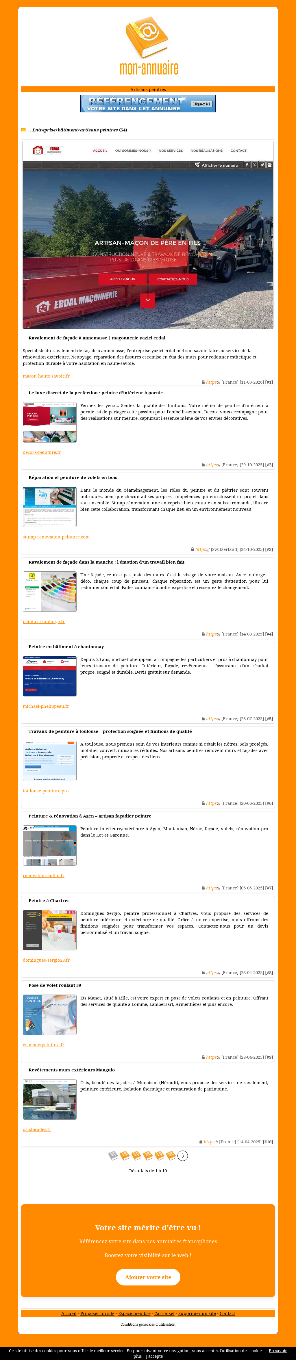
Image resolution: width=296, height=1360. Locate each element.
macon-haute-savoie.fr (46, 376)
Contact (227, 1313)
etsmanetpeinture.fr (43, 1044)
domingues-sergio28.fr (46, 960)
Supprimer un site (197, 1313)
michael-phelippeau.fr (46, 706)
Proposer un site (97, 1313)
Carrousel (164, 1313)
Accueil (69, 1313)
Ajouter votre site (148, 1277)
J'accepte (154, 1356)
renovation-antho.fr (43, 875)
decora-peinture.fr (42, 452)
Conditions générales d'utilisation (148, 1324)
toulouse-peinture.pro (46, 791)
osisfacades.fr (37, 1129)
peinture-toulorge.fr (44, 621)
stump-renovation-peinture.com (56, 537)
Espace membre (134, 1313)
